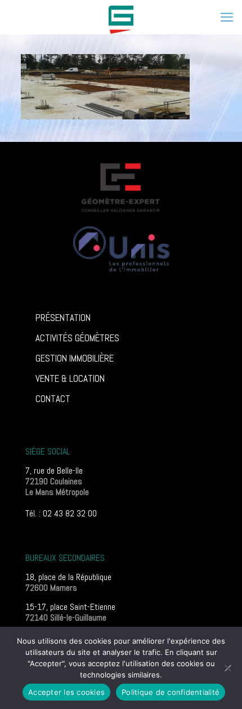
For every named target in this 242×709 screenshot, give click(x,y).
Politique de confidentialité (170, 692)
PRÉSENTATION (63, 317)
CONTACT (52, 399)
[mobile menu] (226, 16)
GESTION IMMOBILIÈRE (74, 358)
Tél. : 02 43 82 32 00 (61, 513)
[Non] (228, 668)
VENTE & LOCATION (70, 378)
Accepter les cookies (66, 692)
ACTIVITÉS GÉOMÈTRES (77, 338)
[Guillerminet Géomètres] (121, 17)
